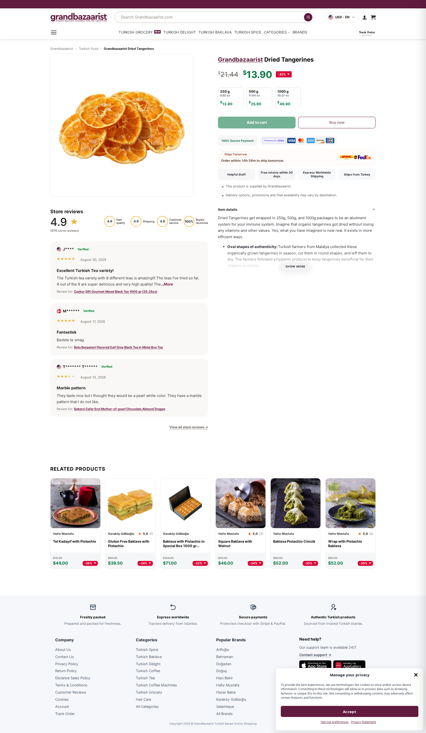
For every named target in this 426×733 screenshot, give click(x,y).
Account (62, 706)
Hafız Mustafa (227, 685)
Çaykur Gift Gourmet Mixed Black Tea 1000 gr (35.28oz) (115, 291)
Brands (300, 32)
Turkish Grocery (136, 32)
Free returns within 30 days (277, 174)
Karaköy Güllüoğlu (231, 699)
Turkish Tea (145, 678)
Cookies (62, 699)
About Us (63, 649)
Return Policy (66, 671)
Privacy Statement (363, 722)
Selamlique (225, 706)
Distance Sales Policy (72, 678)
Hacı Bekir (224, 678)
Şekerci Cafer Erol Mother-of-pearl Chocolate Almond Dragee (119, 409)
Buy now (337, 122)
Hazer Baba (225, 692)
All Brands (224, 713)
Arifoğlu (222, 649)
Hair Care (143, 699)
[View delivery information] (213, 4)
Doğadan (223, 663)
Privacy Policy (66, 663)
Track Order (65, 713)
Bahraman (224, 656)
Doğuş (221, 671)
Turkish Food (88, 49)
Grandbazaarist (61, 49)
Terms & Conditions (71, 685)
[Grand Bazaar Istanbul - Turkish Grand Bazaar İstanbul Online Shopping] (78, 17)
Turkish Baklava (215, 32)
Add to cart (257, 122)
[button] (415, 674)
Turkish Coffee (148, 671)
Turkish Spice (248, 32)
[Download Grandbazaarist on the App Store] (315, 665)
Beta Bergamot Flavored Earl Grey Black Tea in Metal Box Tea (118, 347)
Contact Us (64, 656)
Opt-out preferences (335, 722)
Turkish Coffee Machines (156, 685)
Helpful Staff (236, 174)
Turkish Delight (179, 32)
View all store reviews (188, 427)
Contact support (315, 655)
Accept (349, 711)
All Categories (147, 706)
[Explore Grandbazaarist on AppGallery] (349, 665)
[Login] (364, 17)
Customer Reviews (70, 692)
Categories (275, 32)
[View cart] (373, 17)
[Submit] (308, 17)
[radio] (231, 98)
